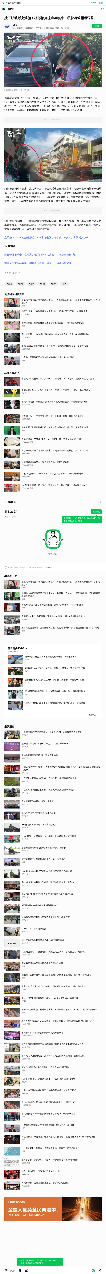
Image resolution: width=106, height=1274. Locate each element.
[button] (9, 1270)
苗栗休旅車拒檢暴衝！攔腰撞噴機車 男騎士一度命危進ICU (37, 263)
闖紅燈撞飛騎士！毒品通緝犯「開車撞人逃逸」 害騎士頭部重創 (40, 254)
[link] (20, 1270)
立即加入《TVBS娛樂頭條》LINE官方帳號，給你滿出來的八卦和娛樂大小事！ (47, 237)
